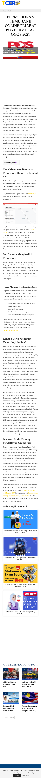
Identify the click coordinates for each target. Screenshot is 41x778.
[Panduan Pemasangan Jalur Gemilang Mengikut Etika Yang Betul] (30, 698)
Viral (5, 669)
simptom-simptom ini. (11, 330)
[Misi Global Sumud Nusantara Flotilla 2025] (11, 674)
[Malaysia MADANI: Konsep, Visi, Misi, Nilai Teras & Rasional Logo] (30, 674)
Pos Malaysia (32, 194)
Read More (25, 775)
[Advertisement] (20, 82)
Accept (17, 775)
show (16, 163)
